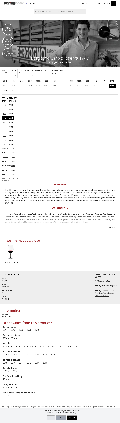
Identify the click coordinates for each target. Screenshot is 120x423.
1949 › (69, 346)
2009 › (46, 354)
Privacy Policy (71, 413)
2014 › (6, 330)
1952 (4, 144)
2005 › (22, 81)
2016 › (14, 362)
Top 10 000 (86, 3)
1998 (4, 136)
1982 (4, 140)
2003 (4, 114)
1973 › (5, 86)
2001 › (46, 346)
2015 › (14, 354)
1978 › (104, 81)
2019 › (6, 346)
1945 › (5, 90)
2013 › (14, 330)
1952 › (96, 86)
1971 (4, 131)
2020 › (6, 338)
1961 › (71, 86)
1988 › (71, 81)
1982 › (96, 81)
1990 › (54, 81)
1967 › (46, 86)
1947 (4, 118)
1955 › (87, 86)
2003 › (30, 81)
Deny (51, 418)
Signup (106, 3)
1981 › (53, 346)
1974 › (112, 81)
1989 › (63, 81)
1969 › (30, 86)
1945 (4, 105)
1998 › (38, 81)
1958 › (79, 86)
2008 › (53, 354)
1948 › (104, 86)
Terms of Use (59, 413)
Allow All (72, 418)
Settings (61, 418)
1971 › (13, 86)
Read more (111, 227)
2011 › (22, 346)
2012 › (14, 346)
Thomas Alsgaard (109, 285)
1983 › (87, 81)
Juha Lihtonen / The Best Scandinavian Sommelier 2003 (105, 293)
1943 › (13, 90)
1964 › (63, 86)
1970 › (22, 86)
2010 (4, 122)
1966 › (54, 86)
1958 (4, 109)
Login (97, 3)
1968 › (38, 86)
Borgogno (53, 62)
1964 (4, 127)
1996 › (46, 81)
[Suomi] (34, 4)
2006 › (13, 81)
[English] (27, 4)
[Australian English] (30, 4)
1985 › (79, 81)
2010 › (5, 81)
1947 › (112, 86)
